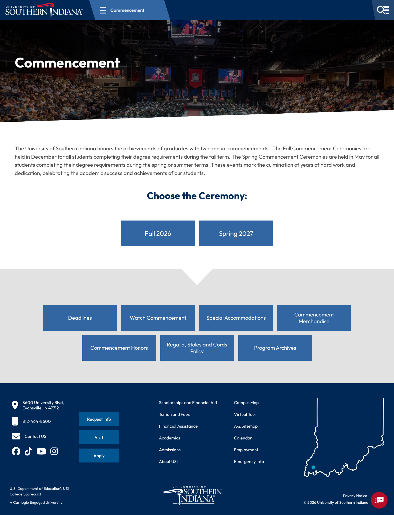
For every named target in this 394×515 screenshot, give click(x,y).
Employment (246, 449)
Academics (169, 438)
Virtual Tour (245, 414)
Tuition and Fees (174, 414)
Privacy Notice (355, 495)
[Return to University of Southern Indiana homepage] (191, 495)
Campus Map (246, 402)
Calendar (243, 438)
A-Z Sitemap (246, 426)
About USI (168, 461)
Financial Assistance (178, 426)
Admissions (170, 449)
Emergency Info (249, 461)
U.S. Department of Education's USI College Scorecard (39, 491)
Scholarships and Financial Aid (188, 402)
